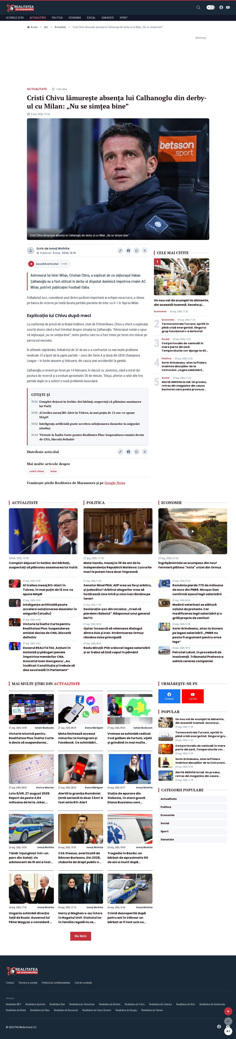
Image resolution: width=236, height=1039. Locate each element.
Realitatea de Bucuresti (66, 1010)
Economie (160, 311)
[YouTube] (228, 7)
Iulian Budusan (44, 727)
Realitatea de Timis (135, 1004)
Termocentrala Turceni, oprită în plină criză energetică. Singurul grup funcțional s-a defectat (185, 327)
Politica (166, 358)
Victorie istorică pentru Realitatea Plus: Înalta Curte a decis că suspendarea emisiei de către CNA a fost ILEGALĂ (31, 743)
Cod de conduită (83, 982)
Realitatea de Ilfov (185, 1004)
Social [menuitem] (91, 17)
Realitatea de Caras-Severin (96, 1010)
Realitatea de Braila (16, 1010)
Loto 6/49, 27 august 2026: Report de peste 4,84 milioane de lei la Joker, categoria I (29, 800)
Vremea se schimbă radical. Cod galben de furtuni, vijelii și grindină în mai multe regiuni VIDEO (129, 740)
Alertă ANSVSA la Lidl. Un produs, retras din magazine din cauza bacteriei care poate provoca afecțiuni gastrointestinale (184, 387)
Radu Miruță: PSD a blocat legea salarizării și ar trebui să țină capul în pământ (117, 650)
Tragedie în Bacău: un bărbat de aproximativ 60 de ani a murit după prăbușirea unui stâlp (127, 860)
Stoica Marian (45, 787)
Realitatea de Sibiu (40, 1010)
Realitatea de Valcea (152, 1010)
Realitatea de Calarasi (160, 1004)
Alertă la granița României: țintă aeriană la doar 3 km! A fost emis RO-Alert (80, 797)
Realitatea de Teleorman (82, 1004)
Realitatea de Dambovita (212, 1004)
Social (165, 339)
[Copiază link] (120, 250)
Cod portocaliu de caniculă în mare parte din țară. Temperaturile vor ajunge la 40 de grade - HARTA (184, 348)
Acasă (34, 27)
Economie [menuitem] (75, 17)
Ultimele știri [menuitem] (15, 17)
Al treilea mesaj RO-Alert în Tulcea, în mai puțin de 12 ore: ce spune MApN (87, 415)
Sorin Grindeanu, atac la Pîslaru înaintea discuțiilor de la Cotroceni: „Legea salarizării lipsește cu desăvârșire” (184, 368)
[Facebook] (221, 7)
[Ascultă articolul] (228, 1011)
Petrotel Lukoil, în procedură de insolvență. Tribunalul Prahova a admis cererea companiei (197, 656)
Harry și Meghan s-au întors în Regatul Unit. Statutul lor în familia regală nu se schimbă (80, 920)
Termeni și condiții (28, 982)
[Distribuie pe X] (144, 250)
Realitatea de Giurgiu (126, 1010)
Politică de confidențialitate (56, 982)
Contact (10, 982)
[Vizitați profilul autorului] (30, 250)
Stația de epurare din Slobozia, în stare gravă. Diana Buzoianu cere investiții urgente (126, 800)
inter (53, 471)
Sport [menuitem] (124, 17)
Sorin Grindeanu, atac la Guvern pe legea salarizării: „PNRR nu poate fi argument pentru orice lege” (197, 635)
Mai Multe (81, 936)
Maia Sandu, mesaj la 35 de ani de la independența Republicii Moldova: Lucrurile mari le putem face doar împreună (118, 567)
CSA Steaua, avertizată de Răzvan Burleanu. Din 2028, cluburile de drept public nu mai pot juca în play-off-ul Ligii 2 (79, 862)
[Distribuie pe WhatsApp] (136, 250)
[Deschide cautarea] (198, 7)
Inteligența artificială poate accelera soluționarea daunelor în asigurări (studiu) (89, 426)
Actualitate (60, 27)
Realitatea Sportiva (35, 1004)
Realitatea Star (57, 1004)
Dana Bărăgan (94, 727)
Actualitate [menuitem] (38, 17)
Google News (115, 483)
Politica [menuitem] (57, 17)
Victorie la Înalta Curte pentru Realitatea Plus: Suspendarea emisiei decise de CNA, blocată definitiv (91, 437)
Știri (46, 27)
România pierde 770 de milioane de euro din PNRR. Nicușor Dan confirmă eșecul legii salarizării (197, 589)
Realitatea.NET (13, 1004)
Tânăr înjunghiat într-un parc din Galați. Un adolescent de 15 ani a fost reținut (30, 860)
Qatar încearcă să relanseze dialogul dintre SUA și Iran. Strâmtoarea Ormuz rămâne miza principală (114, 632)
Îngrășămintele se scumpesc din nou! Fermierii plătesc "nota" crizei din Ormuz (189, 565)
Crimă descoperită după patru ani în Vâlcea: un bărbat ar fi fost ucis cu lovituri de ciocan (126, 920)
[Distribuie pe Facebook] (128, 250)
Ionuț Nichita (59, 248)
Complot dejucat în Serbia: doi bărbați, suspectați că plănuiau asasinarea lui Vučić (90, 404)
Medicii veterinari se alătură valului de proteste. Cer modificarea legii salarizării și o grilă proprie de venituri (197, 611)
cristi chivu (36, 471)
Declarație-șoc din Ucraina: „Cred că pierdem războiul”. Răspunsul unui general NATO (117, 613)
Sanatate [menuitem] (108, 17)
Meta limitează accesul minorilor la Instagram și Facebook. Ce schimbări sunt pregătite (77, 740)
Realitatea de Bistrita (109, 1004)
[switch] (210, 7)
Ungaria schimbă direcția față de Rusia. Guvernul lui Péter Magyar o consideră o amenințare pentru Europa (30, 920)
